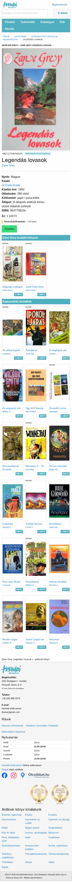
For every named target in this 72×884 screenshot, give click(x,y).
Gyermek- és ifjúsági (58, 819)
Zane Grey (8, 165)
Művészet (53, 832)
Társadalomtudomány (36, 854)
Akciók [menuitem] (9, 28)
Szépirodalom (55, 827)
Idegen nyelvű (32, 827)
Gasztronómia (9, 819)
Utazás (28, 862)
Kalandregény (10, 39)
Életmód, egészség (11, 814)
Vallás (51, 862)
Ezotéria (52, 814)
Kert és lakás (8, 832)
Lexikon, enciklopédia (36, 832)
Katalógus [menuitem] (47, 22)
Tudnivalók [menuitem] (27, 22)
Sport (27, 837)
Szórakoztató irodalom (44, 36)
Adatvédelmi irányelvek (13, 731)
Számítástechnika (11, 845)
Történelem (7, 862)
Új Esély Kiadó (11, 185)
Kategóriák (20, 36)
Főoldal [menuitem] (10, 22)
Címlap (6, 36)
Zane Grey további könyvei (20, 237)
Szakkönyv (54, 837)
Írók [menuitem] (62, 22)
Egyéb (5, 867)
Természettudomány (58, 854)
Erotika (28, 814)
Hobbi (5, 827)
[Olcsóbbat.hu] (38, 775)
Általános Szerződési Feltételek (42, 725)
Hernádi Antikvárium (12, 765)
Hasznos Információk (12, 725)
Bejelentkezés (59, 4)
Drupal (5, 769)
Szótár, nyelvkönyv (58, 845)
